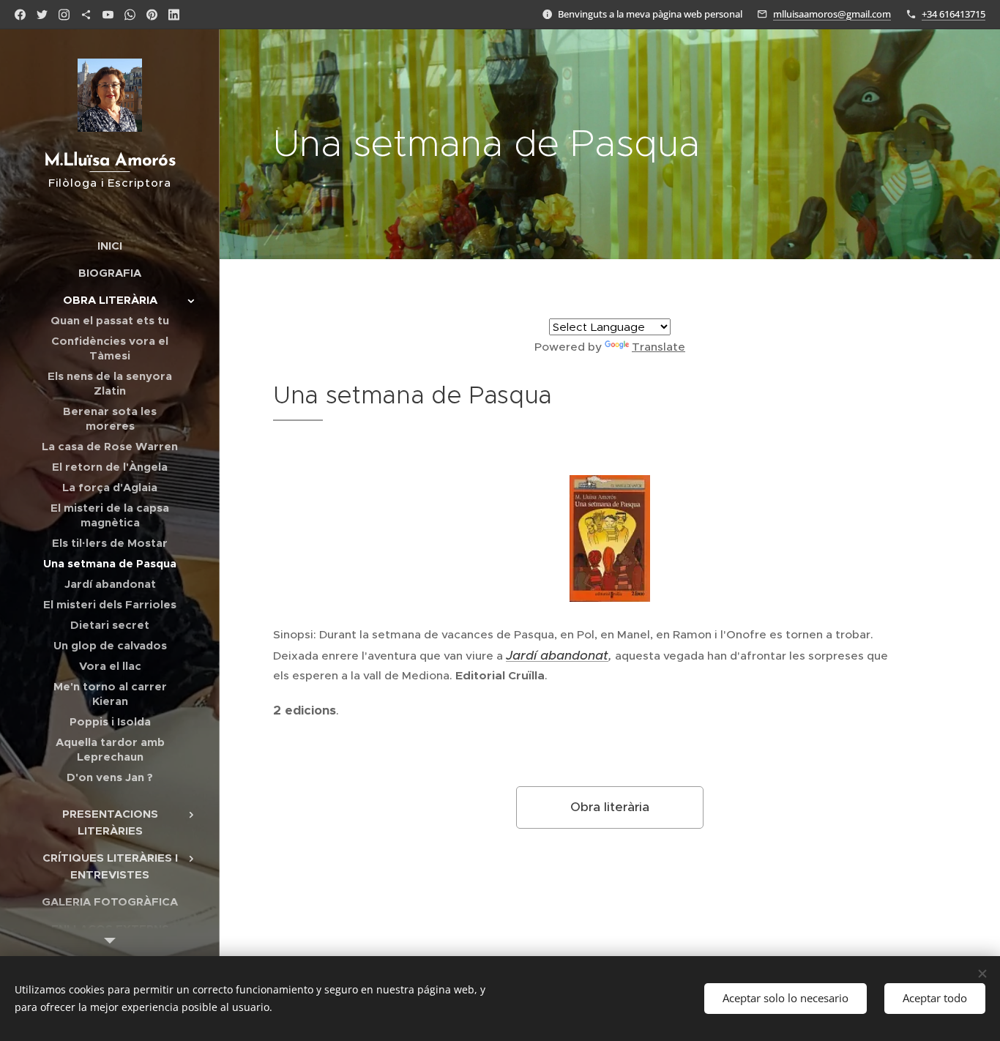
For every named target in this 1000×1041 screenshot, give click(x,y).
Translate (658, 347)
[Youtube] (108, 14)
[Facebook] (20, 14)
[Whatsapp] (130, 14)
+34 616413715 (953, 13)
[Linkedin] (174, 14)
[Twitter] (42, 14)
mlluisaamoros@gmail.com (832, 13)
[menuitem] (109, 245)
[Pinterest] (152, 14)
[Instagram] (64, 14)
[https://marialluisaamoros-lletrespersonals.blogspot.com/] (86, 14)
